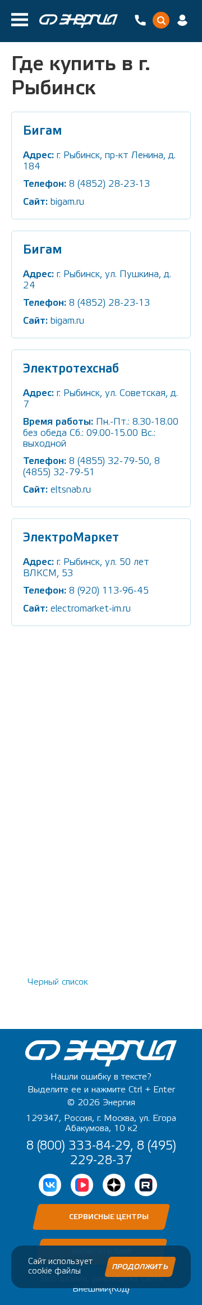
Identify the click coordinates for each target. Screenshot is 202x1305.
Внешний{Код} (101, 1289)
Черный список (58, 982)
